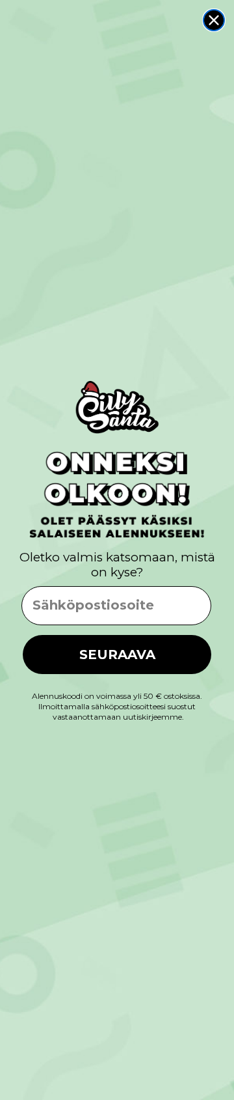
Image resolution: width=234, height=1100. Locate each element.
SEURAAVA (117, 654)
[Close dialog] (213, 20)
